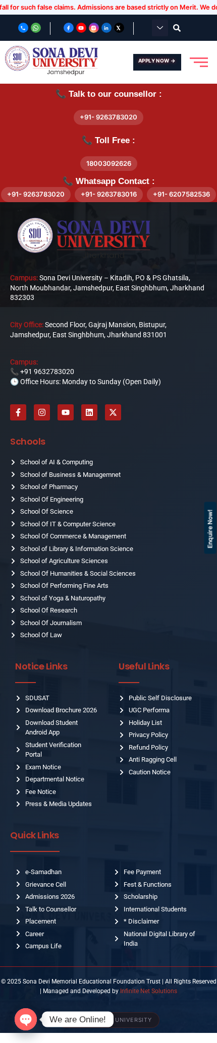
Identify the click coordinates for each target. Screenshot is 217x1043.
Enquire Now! (209, 528)
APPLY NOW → (157, 60)
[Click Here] (160, 28)
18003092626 (108, 163)
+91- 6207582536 (181, 194)
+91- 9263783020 (108, 117)
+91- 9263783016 (109, 194)
